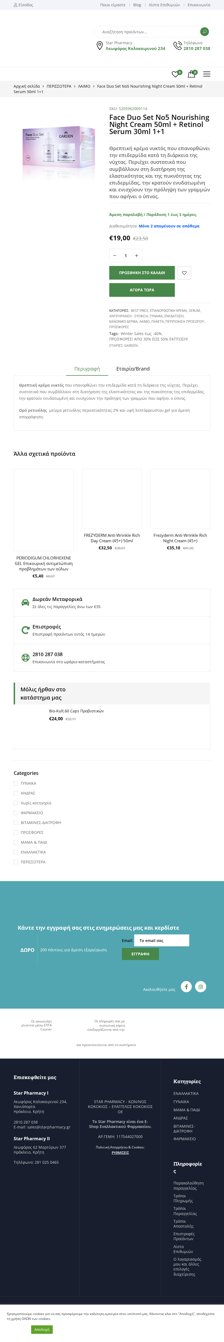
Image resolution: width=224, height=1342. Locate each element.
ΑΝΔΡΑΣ (28, 793)
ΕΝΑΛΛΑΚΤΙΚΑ (33, 852)
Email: (128, 940)
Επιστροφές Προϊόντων (184, 1236)
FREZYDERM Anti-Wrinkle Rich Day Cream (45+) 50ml (112, 537)
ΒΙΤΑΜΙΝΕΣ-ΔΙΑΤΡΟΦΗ (41, 822)
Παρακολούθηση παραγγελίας (188, 1185)
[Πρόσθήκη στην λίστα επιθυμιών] (184, 273)
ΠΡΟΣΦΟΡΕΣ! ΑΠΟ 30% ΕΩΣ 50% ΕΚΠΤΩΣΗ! (148, 339)
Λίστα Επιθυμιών (183, 1249)
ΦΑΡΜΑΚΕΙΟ (32, 812)
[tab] (87, 370)
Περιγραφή (87, 368)
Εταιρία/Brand (133, 368)
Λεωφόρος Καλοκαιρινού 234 (135, 48)
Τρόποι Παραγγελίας (185, 1211)
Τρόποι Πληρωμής (183, 1198)
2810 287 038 (197, 48)
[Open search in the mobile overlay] (152, 31)
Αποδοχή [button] (41, 1329)
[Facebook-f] (186, 986)
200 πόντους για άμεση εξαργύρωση (73, 949)
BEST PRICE (139, 310)
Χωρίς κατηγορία (36, 802)
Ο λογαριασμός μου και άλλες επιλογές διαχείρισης (187, 1267)
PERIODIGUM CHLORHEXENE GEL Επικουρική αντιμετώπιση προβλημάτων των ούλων (44, 563)
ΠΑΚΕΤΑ (157, 321)
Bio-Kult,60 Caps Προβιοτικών (76, 710)
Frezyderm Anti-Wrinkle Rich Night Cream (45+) (180, 537)
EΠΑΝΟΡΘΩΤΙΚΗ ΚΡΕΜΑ (168, 310)
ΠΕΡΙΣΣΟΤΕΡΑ (59, 86)
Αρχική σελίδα (27, 86)
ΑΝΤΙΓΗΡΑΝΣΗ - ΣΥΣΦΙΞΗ (128, 316)
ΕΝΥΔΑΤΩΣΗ (174, 316)
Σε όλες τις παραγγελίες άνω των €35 (67, 606)
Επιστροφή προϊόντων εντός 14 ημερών (69, 634)
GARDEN (131, 345)
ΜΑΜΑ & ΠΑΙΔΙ (34, 842)
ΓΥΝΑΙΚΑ (156, 316)
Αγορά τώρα (142, 289)
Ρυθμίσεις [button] (120, 1152)
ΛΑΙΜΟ (84, 86)
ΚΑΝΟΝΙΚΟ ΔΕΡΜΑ (123, 321)
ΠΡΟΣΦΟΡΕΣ (119, 327)
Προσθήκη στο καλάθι (142, 272)
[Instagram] (200, 986)
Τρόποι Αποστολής (183, 1224)
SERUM (194, 310)
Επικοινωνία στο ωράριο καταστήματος (69, 661)
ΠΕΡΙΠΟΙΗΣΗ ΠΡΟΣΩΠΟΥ (185, 321)
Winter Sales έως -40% (141, 333)
